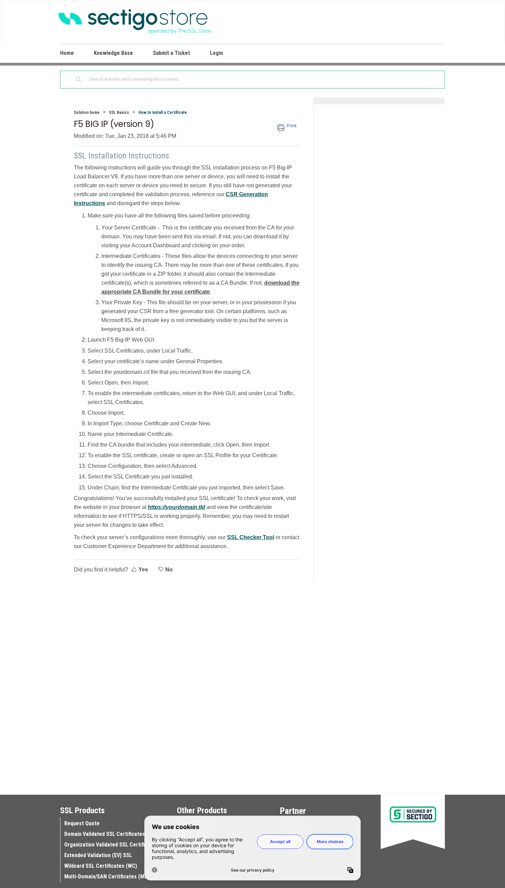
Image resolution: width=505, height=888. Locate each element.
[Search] (78, 79)
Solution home (87, 112)
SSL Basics (119, 112)
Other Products (202, 810)
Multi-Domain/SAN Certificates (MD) (106, 876)
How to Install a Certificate (162, 112)
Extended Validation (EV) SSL (98, 855)
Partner (293, 811)
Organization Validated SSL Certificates (111, 844)
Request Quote (82, 823)
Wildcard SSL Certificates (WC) (100, 866)
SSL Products (82, 810)
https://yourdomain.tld (176, 507)
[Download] (239, 363)
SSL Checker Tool (250, 537)
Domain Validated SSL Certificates (104, 834)
